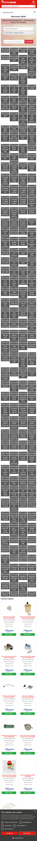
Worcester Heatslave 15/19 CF (5, 549)
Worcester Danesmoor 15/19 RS (14, 231)
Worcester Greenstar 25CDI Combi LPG (23, 292)
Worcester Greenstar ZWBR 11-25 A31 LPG (32, 528)
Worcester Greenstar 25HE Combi (32, 291)
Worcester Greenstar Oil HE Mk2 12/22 (5, 491)
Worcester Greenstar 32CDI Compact (5, 357)
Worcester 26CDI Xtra (32, 99)
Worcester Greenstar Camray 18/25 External (5, 421)
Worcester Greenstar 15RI (23, 261)
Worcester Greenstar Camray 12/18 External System (23, 409)
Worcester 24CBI (23, 67)
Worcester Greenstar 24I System (23, 280)
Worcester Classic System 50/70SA (14, 223)
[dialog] (18, 825)
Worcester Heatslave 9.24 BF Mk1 (5, 568)
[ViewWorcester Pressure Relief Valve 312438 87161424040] (9, 773)
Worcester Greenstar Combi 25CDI (5, 445)
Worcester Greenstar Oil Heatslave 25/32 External (32, 492)
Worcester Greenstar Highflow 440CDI (23, 480)
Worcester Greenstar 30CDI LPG (5, 334)
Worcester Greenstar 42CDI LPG (14, 396)
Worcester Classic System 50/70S (5, 223)
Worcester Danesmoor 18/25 (23, 231)
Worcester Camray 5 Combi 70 (5, 189)
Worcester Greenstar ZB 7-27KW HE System (14, 529)
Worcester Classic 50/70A (32, 211)
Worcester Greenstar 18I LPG (5, 270)
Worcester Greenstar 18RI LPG (23, 271)
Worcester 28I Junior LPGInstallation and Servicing (25, 119)
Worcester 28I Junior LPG (14, 117)
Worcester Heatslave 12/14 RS (32, 539)
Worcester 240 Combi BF (32, 59)
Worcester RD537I (23, 594)
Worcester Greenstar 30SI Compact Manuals (14, 346)
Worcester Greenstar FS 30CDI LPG (5, 470)
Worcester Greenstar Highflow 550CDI (32, 480)
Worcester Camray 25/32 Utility (14, 178)
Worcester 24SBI (32, 87)
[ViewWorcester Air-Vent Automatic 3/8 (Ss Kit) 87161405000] (28, 615)
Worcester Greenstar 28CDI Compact (32, 303)
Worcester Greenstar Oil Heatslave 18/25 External (23, 492)
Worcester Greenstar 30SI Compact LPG (5, 346)
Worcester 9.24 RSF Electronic (14, 157)
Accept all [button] (9, 833)
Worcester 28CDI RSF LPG (23, 107)
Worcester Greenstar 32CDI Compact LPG (14, 358)
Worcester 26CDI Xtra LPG (5, 106)
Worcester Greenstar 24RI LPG (5, 291)
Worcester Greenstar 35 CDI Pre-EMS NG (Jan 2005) (5, 374)
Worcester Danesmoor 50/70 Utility (23, 241)
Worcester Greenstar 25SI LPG (5, 303)
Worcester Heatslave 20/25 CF (32, 549)
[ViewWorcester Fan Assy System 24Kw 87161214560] (9, 654)
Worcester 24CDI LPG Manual (32, 69)
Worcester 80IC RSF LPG (23, 148)
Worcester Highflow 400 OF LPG (32, 577)
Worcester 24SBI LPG (5, 99)
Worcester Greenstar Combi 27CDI (14, 445)
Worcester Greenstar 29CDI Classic (23, 312)
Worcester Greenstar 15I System (14, 262)
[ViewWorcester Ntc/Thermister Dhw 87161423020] (9, 694)
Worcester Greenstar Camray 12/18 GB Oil (14, 408)
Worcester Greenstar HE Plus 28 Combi (32, 470)
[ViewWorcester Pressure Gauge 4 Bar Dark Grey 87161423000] (28, 733)
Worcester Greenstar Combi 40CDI (23, 456)
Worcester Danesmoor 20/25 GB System (6, 242)
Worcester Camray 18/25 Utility (32, 167)
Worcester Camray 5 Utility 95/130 (23, 200)
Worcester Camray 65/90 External (5, 212)
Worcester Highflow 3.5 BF (14, 567)
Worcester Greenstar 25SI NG (14, 302)
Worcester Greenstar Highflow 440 (14, 480)
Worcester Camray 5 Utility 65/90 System (32, 190)
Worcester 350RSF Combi (23, 129)
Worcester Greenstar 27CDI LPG (23, 303)
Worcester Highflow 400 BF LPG (14, 577)
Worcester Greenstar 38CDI (5, 384)
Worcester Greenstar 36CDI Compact (14, 372)
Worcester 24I (32, 76)
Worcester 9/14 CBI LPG (32, 157)
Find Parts (29, 41)
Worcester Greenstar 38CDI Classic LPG (14, 386)
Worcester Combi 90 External (5, 232)
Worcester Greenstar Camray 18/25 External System (14, 422)
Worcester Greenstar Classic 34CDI (23, 434)
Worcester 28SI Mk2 (5, 129)
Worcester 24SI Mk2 (14, 99)
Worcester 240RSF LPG (14, 68)
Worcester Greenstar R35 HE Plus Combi (23, 517)
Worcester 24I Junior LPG (5, 89)
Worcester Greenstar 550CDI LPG (32, 396)
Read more (30, 818)
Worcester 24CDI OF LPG (14, 77)
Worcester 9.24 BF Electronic (32, 147)
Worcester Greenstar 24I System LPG (32, 281)
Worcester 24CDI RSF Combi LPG (23, 79)
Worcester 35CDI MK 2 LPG (5, 137)
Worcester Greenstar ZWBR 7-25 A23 (5, 540)
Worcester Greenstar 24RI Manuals (14, 291)
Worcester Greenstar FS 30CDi (14, 469)
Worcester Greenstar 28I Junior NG (14, 313)
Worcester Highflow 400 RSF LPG (14, 587)
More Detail (9, 634)
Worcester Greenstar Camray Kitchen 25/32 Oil (14, 435)
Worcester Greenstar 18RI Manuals (32, 271)
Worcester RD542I (32, 594)
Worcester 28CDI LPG (14, 106)
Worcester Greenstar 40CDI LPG (5, 396)
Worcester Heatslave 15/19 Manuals (23, 550)
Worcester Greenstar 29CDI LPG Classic (32, 313)
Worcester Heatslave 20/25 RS (14, 558)
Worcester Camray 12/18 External (5, 167)
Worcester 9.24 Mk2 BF (5, 157)
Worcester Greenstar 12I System (14, 252)
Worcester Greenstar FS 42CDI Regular (23, 470)
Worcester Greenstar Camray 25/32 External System (32, 422)
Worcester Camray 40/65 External (32, 178)
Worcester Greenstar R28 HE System (23, 503)
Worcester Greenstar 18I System (14, 271)
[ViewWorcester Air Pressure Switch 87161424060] (9, 615)
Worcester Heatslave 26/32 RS (32, 558)
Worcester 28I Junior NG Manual (32, 118)
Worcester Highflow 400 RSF (5, 586)
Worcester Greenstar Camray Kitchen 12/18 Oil (5, 435)
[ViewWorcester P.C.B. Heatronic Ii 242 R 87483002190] (9, 733)
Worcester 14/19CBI (5, 50)
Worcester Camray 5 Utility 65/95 (14, 200)
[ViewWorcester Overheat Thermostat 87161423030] (28, 694)
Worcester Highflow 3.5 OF (23, 567)
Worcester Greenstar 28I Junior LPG (5, 313)
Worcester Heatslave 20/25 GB (5, 559)
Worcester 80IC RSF (14, 147)
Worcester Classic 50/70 (23, 211)
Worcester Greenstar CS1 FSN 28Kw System (5, 409)
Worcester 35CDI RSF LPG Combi (32, 138)
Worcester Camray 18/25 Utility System (5, 179)
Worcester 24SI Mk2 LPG (23, 99)
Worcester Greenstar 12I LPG (5, 251)
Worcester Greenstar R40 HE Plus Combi (5, 528)
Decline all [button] (27, 833)
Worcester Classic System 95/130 (23, 223)
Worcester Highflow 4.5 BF (32, 567)
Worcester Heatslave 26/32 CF (23, 558)
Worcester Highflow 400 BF (5, 576)
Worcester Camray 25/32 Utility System (23, 179)
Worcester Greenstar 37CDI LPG (32, 372)
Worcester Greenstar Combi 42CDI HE (32, 457)
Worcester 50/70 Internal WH (5, 148)
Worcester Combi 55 (32, 222)
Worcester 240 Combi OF (5, 69)
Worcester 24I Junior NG (14, 89)
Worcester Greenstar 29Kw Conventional (15, 323)
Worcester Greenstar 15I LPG (5, 261)
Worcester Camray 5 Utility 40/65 (14, 189)
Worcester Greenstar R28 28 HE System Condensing (15, 505)
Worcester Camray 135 (23, 166)
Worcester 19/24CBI (5, 57)
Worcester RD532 (5, 594)
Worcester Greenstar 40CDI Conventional (24, 385)
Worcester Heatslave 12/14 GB (23, 540)
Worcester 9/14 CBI (23, 156)
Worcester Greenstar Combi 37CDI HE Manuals (14, 458)
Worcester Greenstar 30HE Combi (32, 334)
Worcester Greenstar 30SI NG (32, 344)
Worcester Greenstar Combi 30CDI (23, 445)
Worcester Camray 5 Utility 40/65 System (23, 190)
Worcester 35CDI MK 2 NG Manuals (14, 137)
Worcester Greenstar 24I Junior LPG (5, 281)
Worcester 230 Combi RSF (23, 59)
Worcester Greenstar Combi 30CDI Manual (32, 446)
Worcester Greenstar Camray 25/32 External (23, 421)
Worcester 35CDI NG (23, 136)
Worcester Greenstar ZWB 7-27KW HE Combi (23, 529)
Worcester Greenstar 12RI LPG (32, 252)
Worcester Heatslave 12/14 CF (14, 539)
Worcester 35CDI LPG (32, 129)
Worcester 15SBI (23, 50)
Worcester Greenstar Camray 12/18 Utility (32, 408)
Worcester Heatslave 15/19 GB (14, 550)
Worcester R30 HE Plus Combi (23, 587)
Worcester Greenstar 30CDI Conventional (24, 323)
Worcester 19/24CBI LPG (14, 58)
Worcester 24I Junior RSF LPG (23, 90)
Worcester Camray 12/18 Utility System (14, 168)
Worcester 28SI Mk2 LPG (14, 129)
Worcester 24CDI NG (5, 77)
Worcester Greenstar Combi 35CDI (5, 456)
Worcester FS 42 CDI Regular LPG (32, 242)
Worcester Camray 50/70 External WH (32, 201)
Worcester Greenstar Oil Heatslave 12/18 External (14, 492)
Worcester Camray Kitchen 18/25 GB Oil (14, 213)
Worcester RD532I (14, 594)
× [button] (35, 811)
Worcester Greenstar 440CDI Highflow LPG (23, 397)
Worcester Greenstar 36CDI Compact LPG (23, 373)
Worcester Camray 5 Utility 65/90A (5, 200)
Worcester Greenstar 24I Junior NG (14, 281)
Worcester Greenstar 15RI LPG (32, 262)
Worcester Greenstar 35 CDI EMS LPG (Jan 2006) (23, 360)
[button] (18, 838)
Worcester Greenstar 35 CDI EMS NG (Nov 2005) (32, 359)
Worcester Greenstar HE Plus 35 (5, 480)
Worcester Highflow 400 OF (23, 576)
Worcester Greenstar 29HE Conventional (7, 323)
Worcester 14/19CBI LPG (14, 51)
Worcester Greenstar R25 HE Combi (5, 503)
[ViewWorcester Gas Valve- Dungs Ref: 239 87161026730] (28, 654)
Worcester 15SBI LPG (32, 51)
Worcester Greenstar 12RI (23, 251)
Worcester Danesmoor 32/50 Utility (14, 241)
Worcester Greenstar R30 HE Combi (5, 516)
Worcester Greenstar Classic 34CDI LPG (32, 435)
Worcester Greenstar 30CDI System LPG (14, 335)
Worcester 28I (5, 115)
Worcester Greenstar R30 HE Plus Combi (14, 517)
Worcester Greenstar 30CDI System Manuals (23, 335)
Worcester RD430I (32, 585)
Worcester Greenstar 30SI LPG (23, 345)
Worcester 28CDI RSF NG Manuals (32, 107)
